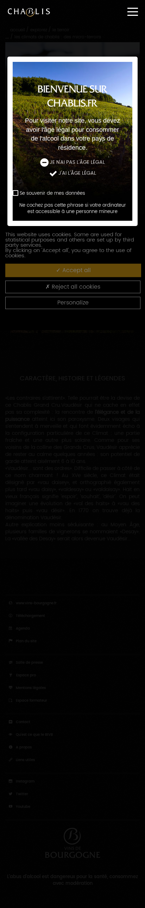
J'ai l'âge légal (77, 173)
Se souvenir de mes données (52, 193)
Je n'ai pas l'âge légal (77, 162)
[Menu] (132, 11)
